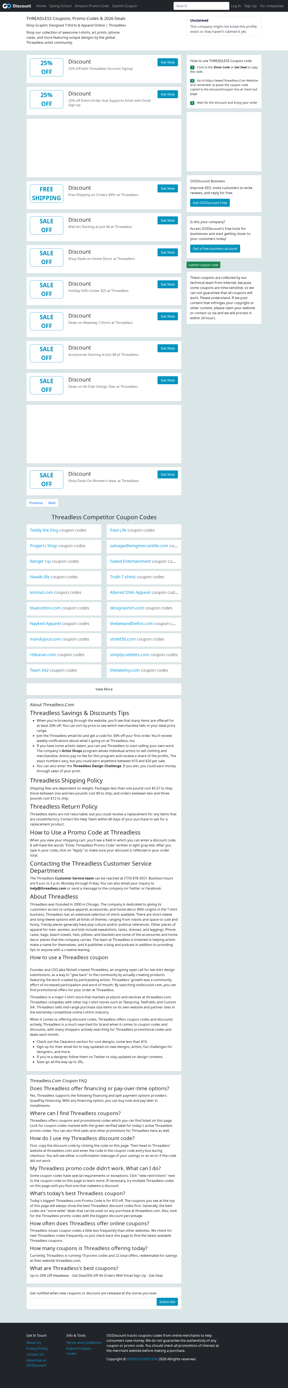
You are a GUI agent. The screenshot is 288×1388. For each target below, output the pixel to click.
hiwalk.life (54, 577)
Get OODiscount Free (210, 202)
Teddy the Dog (58, 530)
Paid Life (132, 530)
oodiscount (17, 6)
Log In (236, 6)
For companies (272, 6)
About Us (33, 1342)
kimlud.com (56, 592)
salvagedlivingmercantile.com (153, 545)
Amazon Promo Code (92, 6)
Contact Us (35, 1354)
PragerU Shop (58, 545)
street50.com (137, 639)
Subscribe (167, 1301)
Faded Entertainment (144, 561)
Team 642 (53, 670)
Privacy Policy (37, 1348)
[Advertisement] (104, 148)
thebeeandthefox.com (146, 623)
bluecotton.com (59, 608)
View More (104, 689)
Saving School (60, 6)
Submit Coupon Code (203, 265)
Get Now (168, 62)
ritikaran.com (57, 654)
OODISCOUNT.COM (142, 1359)
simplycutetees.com (144, 654)
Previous (36, 503)
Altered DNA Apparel (144, 592)
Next (52, 503)
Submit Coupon (124, 6)
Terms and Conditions (83, 1342)
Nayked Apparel (59, 623)
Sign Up (250, 6)
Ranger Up (54, 561)
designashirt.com (141, 608)
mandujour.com (59, 639)
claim (229, 308)
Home (41, 6)
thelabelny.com (139, 670)
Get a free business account (215, 248)
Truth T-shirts (137, 577)
